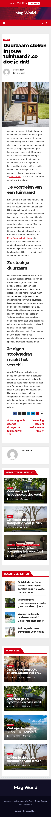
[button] (42, 23)
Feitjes (10, 725)
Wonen (6, 39)
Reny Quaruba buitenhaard (19, 238)
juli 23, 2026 (14, 736)
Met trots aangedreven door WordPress (19, 801)
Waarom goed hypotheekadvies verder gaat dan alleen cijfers (25, 494)
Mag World (25, 13)
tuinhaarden (15, 177)
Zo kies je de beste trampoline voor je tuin (24, 521)
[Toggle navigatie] (23, 23)
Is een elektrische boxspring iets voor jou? (25, 549)
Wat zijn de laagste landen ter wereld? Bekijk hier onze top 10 (31, 617)
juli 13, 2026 (14, 765)
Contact (18, 811)
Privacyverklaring (29, 811)
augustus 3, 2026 (17, 677)
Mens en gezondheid (24, 545)
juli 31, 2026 (14, 707)
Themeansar (27, 804)
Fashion (10, 666)
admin (21, 70)
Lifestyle (11, 545)
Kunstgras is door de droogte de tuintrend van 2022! (16, 427)
